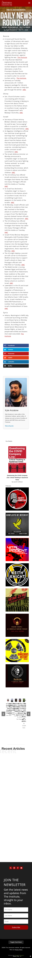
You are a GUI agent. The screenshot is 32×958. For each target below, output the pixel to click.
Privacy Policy (18, 949)
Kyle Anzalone (11, 30)
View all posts (9, 426)
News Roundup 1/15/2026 (16, 778)
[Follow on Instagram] (14, 867)
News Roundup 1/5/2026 (16, 844)
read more (16, 784)
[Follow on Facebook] (17, 867)
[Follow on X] (10, 867)
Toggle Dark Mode (16, 942)
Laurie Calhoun (18, 482)
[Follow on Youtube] (21, 867)
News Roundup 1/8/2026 (16, 811)
